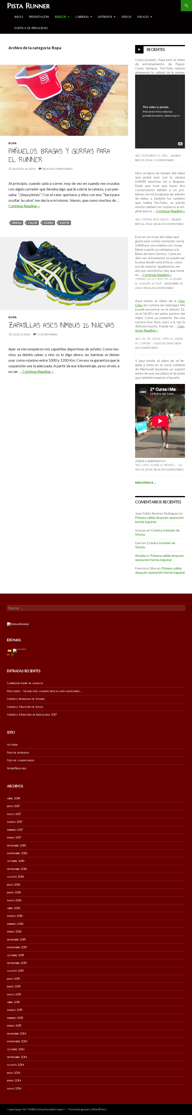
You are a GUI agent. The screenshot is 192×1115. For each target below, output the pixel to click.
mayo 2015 (14, 994)
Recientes (156, 49)
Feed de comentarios (20, 760)
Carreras (82, 17)
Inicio (19, 17)
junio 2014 (14, 1080)
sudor (64, 222)
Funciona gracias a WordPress (88, 1109)
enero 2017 (14, 837)
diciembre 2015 (16, 939)
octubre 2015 (15, 955)
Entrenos (105, 17)
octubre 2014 (16, 1049)
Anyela (140, 556)
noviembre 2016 (17, 853)
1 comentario (47, 334)
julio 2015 (13, 978)
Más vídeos (145, 482)
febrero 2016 (15, 923)
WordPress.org (17, 768)
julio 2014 (13, 1072)
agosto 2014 (15, 1064)
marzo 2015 (14, 1010)
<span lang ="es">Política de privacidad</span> (36, 1109)
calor (32, 222)
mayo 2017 (14, 814)
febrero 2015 (15, 1018)
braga (17, 222)
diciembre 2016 (16, 845)
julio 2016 (13, 884)
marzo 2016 (15, 916)
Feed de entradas (18, 752)
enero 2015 (14, 1025)
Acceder (12, 744)
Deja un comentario (57, 169)
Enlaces (143, 17)
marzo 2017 (14, 821)
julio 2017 (13, 806)
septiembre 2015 (17, 963)
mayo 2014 (14, 1088)
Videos (126, 17)
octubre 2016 (15, 861)
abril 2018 (13, 798)
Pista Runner (28, 5)
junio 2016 (14, 892)
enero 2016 (14, 931)
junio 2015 (14, 986)
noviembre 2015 (17, 947)
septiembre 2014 (17, 1057)
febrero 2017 (15, 829)
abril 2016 (13, 908)
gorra (48, 222)
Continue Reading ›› (24, 206)
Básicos (60, 17)
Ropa (12, 143)
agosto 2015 (15, 970)
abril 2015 (13, 1002)
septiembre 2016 (17, 869)
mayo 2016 (14, 900)
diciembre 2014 (16, 1033)
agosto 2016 (15, 876)
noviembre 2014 (17, 1041)
